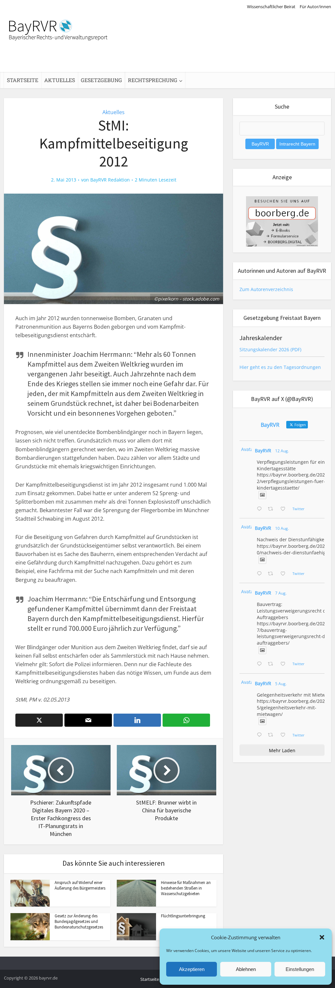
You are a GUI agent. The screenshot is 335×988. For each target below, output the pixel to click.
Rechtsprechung (152, 80)
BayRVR (263, 450)
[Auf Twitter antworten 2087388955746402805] (260, 509)
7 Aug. (281, 593)
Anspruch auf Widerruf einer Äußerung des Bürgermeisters (80, 885)
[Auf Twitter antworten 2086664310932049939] (260, 574)
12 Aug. (282, 451)
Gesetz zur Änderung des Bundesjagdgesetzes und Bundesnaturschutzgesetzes (79, 921)
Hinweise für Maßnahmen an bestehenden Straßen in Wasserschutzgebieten (186, 888)
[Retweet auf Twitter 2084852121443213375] (272, 735)
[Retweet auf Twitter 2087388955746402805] (272, 509)
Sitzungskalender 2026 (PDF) (270, 349)
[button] (322, 937)
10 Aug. (282, 528)
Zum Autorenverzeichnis (266, 289)
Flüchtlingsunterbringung (183, 916)
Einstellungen (300, 969)
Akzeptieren (191, 969)
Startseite (22, 80)
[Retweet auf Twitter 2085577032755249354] (272, 664)
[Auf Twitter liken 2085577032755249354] (285, 664)
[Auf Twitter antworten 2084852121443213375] (260, 735)
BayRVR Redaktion (110, 180)
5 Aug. (281, 683)
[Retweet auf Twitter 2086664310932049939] (272, 574)
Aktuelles (59, 80)
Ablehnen (246, 969)
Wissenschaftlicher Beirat (271, 6)
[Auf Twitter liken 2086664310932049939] (285, 574)
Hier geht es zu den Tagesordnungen (280, 367)
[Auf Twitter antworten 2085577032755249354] (260, 664)
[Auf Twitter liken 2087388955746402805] (285, 509)
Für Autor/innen (315, 6)
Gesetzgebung (101, 80)
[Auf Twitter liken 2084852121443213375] (285, 735)
